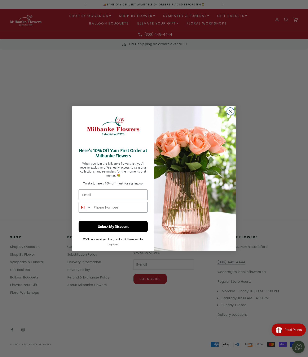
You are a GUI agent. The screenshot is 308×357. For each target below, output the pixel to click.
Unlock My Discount (113, 226)
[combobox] (85, 207)
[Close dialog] (230, 111)
